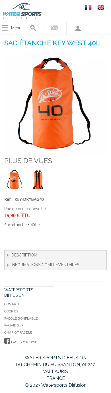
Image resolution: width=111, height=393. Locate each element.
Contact (12, 304)
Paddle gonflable (21, 318)
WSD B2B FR (89, 7)
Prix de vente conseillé (25, 208)
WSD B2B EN (101, 7)
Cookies (11, 311)
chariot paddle (18, 332)
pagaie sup (13, 325)
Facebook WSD (23, 342)
